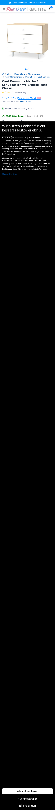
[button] (29, 98)
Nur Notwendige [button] (27, 798)
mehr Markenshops (13, 77)
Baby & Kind (19, 74)
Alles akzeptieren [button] (27, 791)
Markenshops (34, 74)
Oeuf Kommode (45, 77)
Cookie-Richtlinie (9, 174)
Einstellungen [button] (27, 805)
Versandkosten (25, 102)
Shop (9, 74)
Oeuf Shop (30, 77)
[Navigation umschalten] (4, 8)
